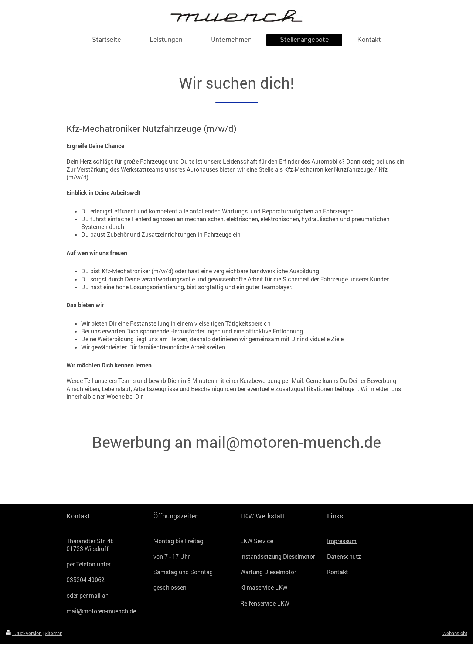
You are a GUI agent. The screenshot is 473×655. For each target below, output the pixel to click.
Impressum (342, 541)
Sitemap (53, 633)
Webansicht (454, 633)
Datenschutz (344, 556)
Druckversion (27, 633)
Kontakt (337, 572)
